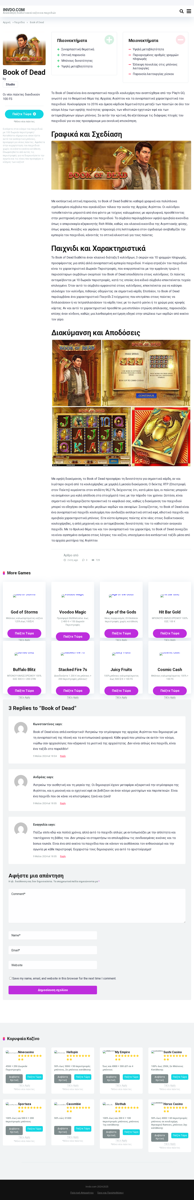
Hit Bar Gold (170, 612)
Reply (63, 756)
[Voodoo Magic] (73, 595)
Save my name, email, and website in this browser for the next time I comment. (64, 978)
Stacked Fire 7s (72, 669)
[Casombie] (60, 1105)
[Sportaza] (12, 1105)
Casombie (73, 1104)
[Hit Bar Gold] (169, 595)
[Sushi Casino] (157, 1050)
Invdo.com (14, 9)
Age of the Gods (121, 612)
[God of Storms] (24, 595)
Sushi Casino (172, 1052)
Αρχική (6, 22)
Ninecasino (26, 1052)
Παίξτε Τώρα (22, 114)
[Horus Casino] (157, 1102)
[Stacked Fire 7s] (73, 653)
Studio (10, 84)
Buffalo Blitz (24, 669)
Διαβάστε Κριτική (14, 1078)
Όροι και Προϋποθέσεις (110, 1192)
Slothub (120, 1104)
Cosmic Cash (170, 669)
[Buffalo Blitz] (24, 653)
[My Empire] (109, 1050)
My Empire (122, 1052)
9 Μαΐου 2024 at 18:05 (45, 803)
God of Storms (24, 612)
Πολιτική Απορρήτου (82, 1192)
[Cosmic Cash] (170, 653)
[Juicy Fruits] (121, 653)
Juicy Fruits (121, 669)
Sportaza (24, 1104)
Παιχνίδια (19, 22)
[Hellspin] (60, 1053)
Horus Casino (173, 1104)
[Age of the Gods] (121, 595)
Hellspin (72, 1052)
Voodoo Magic (72, 612)
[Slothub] (109, 1105)
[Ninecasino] (12, 1053)
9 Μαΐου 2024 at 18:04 (45, 756)
